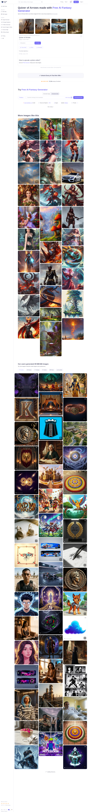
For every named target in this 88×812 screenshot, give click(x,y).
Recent (29, 369)
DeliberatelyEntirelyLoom (35, 35)
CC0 (27, 53)
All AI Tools (5, 6)
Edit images (4, 14)
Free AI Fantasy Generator (35, 89)
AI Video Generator (6, 24)
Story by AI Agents (44, 102)
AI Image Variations (6, 22)
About (4, 809)
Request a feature (4, 811)
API (3, 38)
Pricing (61, 1)
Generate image (46, 93)
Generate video (55, 93)
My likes (22, 369)
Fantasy (20, 39)
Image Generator (5, 19)
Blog (2, 809)
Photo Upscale (26, 62)
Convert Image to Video (7, 27)
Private (74, 102)
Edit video (4, 11)
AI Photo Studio (5, 32)
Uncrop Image (5, 29)
